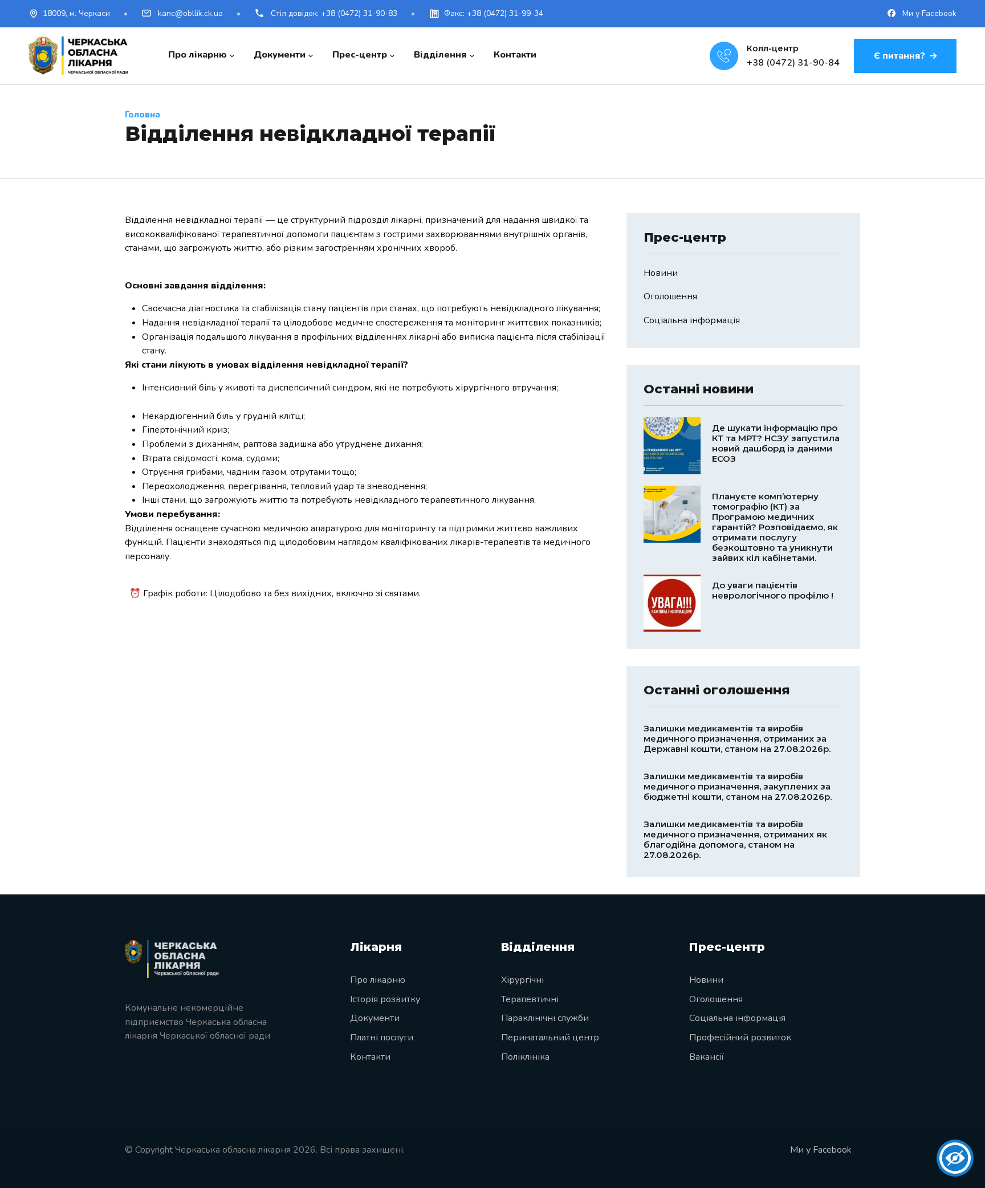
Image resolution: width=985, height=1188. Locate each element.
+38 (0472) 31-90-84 (793, 62)
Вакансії (706, 1057)
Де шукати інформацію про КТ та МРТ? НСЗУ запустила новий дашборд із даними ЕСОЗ (776, 443)
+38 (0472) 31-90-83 (334, 13)
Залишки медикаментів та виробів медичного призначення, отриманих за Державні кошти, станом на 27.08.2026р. (737, 738)
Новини (661, 273)
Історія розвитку (385, 999)
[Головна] (78, 55)
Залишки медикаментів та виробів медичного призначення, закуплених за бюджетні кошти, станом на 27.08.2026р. (738, 786)
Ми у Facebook (928, 13)
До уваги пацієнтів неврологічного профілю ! (772, 590)
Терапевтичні (530, 999)
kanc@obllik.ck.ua (189, 13)
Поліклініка (525, 1057)
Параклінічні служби (545, 1018)
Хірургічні (522, 980)
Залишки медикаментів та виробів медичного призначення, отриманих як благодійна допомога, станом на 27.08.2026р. (735, 839)
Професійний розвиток (740, 1037)
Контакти (370, 1057)
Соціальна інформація (692, 320)
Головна (142, 114)
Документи (375, 1018)
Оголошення (670, 296)
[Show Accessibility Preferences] (955, 1158)
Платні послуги (381, 1037)
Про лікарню (377, 980)
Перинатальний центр (550, 1037)
